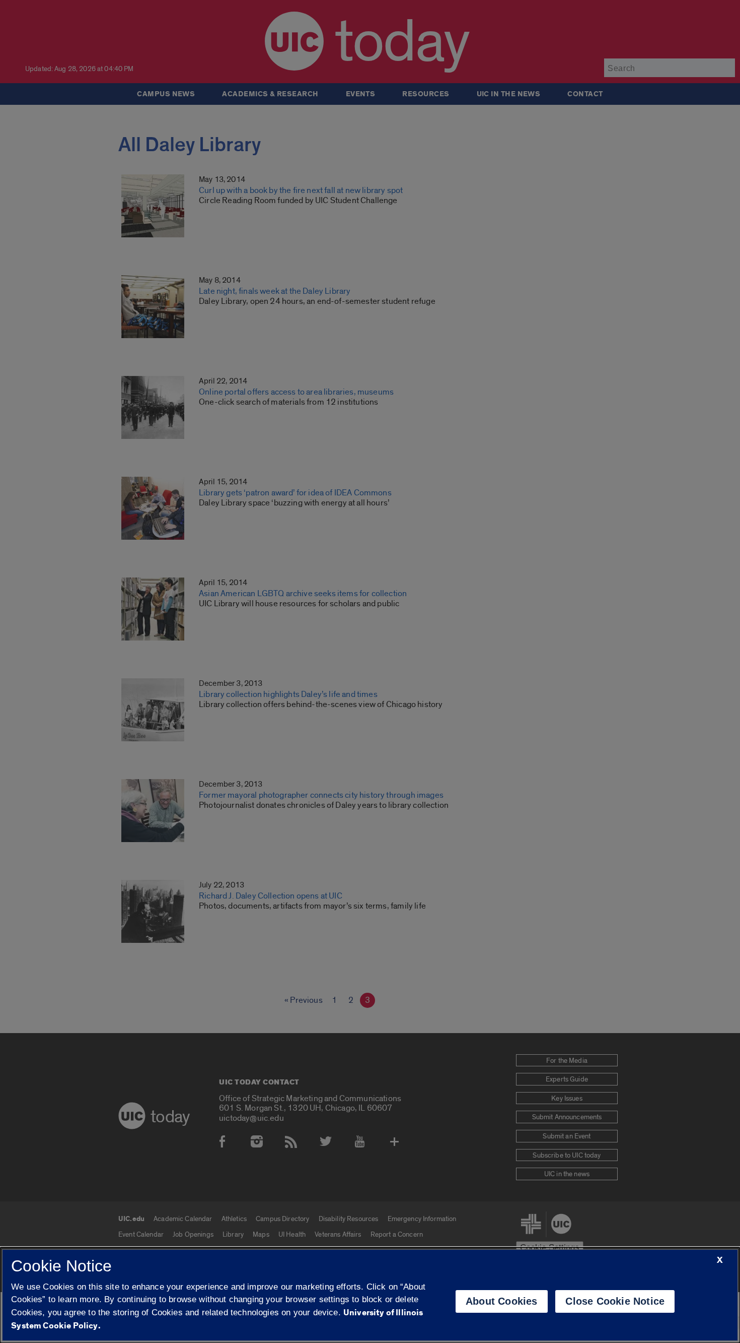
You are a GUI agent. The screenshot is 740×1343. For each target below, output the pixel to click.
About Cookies (502, 1301)
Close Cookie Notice (614, 1301)
